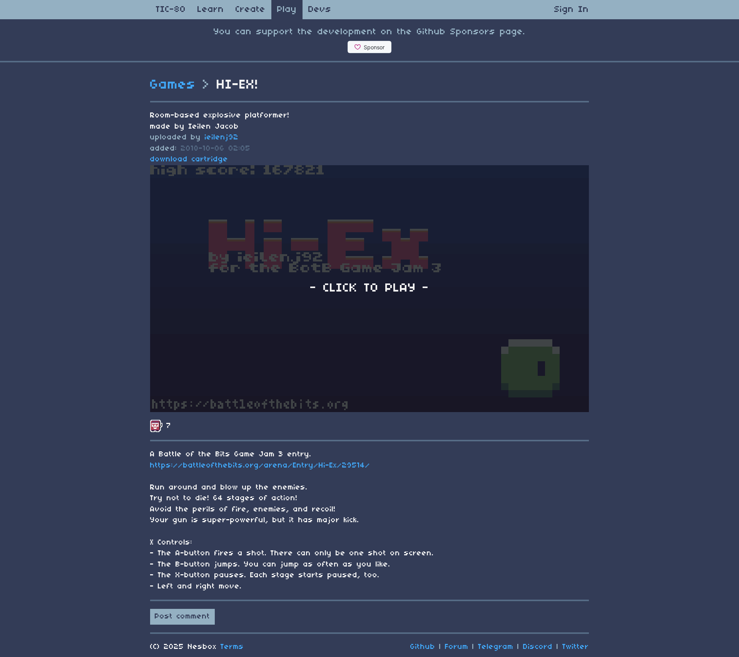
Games (173, 85)
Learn (210, 9)
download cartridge (189, 159)
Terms (232, 647)
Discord (538, 647)
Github (422, 647)
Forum (456, 647)
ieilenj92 (222, 137)
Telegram (495, 647)
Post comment (182, 616)
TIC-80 (171, 9)
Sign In (571, 9)
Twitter (575, 647)
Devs (319, 9)
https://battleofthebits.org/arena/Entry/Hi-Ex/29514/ (260, 465)
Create (251, 9)
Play (287, 9)
